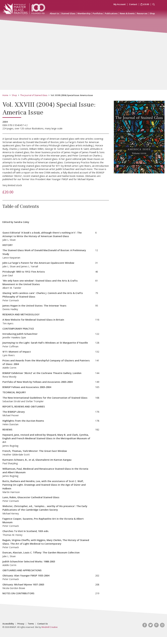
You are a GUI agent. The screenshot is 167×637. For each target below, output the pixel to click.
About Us (54, 13)
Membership (84, 13)
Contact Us (42, 624)
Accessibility (8, 624)
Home (5, 95)
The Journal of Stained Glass (33, 95)
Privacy (20, 624)
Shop (152, 13)
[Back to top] (157, 627)
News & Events (127, 13)
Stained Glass (68, 13)
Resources (142, 13)
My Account (120, 4)
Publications (111, 13)
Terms (31, 624)
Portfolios (98, 13)
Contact (133, 4)
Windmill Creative (49, 627)
